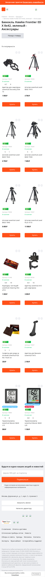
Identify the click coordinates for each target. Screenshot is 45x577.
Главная (4, 17)
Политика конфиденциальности (12, 571)
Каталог (11, 17)
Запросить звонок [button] (24, 503)
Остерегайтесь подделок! (32, 541)
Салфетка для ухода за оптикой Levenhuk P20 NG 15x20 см (10, 355)
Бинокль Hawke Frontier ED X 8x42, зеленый (18, 19)
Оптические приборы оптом (12, 533)
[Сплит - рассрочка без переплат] (5, 76)
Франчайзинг (16, 541)
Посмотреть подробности (33, 2)
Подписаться (22, 479)
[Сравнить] (19, 52)
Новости (28, 533)
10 (33, 283)
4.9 (6, 283)
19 (11, 283)
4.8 (28, 418)
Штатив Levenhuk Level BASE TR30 (33, 156)
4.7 (6, 84)
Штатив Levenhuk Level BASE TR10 (33, 88)
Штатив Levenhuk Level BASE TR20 (11, 156)
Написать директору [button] (24, 508)
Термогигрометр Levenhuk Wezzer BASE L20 (33, 423)
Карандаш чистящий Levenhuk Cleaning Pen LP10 (10, 288)
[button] (11, 104)
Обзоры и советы (8, 537)
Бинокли (19, 17)
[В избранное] (16, 52)
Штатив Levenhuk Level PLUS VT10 (33, 221)
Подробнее (15, 575)
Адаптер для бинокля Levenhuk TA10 (33, 354)
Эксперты (5, 541)
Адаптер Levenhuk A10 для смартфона (33, 287)
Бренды (19, 537)
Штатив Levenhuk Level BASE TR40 (11, 221)
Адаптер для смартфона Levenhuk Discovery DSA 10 (11, 89)
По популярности (8, 46)
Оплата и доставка (19, 529)
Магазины (28, 537)
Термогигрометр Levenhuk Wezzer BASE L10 (10, 423)
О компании (6, 529)
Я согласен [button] (36, 574)
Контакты (37, 537)
